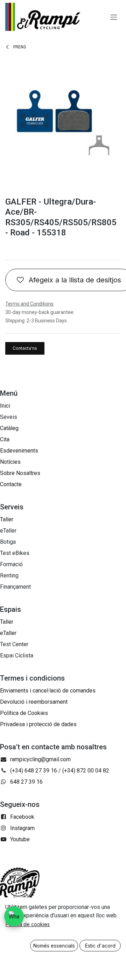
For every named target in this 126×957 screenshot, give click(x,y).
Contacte (11, 484)
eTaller (8, 633)
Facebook (22, 817)
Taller (6, 519)
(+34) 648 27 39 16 (33, 770)
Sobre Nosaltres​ (20, 473)
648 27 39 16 (26, 781)
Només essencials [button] (54, 946)
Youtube (20, 839)
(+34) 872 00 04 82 (85, 770)
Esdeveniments (19, 450)
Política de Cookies (24, 713)
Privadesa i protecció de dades (38, 724)
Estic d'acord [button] (100, 946)
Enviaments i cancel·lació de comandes (48, 690)
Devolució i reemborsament (34, 701)
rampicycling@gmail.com (40, 759)
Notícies (10, 462)
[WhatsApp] (14, 916)
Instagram (22, 828)
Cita (4, 439)
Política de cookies (28, 924)
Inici (5, 405)
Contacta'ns (25, 348)
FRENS (19, 47)
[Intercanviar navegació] (114, 16)
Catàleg (9, 428)
